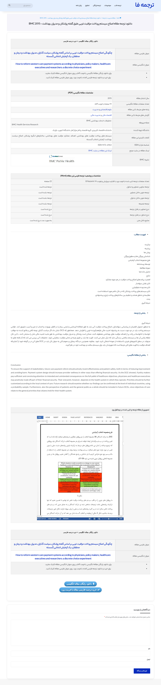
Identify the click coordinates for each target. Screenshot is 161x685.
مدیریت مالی (95, 115)
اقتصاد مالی (107, 115)
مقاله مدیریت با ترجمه (108, 18)
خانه (118, 18)
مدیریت (95, 109)
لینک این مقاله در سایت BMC (100, 150)
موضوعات (107, 5)
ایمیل (148, 659)
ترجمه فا (118, 5)
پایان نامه (79, 5)
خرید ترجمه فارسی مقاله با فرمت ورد (79, 589)
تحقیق (87, 5)
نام (149, 649)
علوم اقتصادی (106, 109)
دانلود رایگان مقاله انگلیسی (79, 583)
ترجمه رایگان (97, 5)
